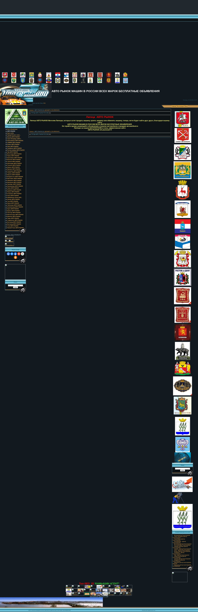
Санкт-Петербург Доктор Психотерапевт (180, 537)
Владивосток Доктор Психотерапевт (179, 560)
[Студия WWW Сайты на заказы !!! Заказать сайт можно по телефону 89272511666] (16, 123)
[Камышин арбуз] (93, 588)
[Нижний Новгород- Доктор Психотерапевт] (40, 77)
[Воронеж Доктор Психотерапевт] (125, 76)
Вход (186, 106)
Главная (173, 106)
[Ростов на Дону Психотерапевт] (83, 76)
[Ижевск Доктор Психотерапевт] (31, 82)
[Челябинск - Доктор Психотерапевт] (74, 77)
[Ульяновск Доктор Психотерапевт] (40, 82)
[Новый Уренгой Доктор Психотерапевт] (125, 82)
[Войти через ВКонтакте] (11, 253)
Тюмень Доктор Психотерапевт (182, 558)
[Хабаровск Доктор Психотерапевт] (90, 82)
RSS (44, 103)
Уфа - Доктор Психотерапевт (181, 555)
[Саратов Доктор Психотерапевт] (4, 82)
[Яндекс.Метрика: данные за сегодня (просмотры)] (9, 237)
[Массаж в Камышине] (75, 588)
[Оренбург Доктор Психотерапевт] (108, 82)
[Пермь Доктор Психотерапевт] (117, 77)
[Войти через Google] (22, 253)
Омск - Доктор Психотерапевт (182, 550)
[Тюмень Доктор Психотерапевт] (66, 82)
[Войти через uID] (8, 253)
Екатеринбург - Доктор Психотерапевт (179, 542)
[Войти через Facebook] (15, 253)
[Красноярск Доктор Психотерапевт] (108, 77)
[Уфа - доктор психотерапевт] (90, 77)
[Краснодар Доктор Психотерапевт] (13, 82)
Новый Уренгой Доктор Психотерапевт (179, 557)
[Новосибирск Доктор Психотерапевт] (22, 77)
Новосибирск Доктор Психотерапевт (179, 539)
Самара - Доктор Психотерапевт (182, 548)
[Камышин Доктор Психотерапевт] (117, 82)
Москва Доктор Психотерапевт (182, 535)
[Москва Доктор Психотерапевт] (4, 77)
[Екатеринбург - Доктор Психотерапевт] (31, 77)
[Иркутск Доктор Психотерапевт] (57, 82)
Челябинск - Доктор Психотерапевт (178, 553)
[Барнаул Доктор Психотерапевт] (48, 82)
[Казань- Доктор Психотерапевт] (48, 77)
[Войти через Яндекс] (18, 253)
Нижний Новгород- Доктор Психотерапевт (180, 547)
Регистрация (180, 106)
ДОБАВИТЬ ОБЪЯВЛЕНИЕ (52, 110)
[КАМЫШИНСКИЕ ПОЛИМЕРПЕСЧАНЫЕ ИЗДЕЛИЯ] (93, 595)
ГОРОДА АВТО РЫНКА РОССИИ (40, 113)
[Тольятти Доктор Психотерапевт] (23, 82)
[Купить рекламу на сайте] (99, 595)
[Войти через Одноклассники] (15, 257)
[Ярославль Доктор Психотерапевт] (83, 82)
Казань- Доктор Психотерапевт (182, 551)
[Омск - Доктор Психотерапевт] (66, 76)
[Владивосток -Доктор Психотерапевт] (74, 82)
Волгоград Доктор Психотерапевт (183, 544)
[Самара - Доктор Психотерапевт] (57, 76)
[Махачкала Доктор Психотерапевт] (99, 82)
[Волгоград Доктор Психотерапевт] (100, 77)
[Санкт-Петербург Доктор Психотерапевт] (13, 77)
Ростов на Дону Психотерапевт (182, 545)
